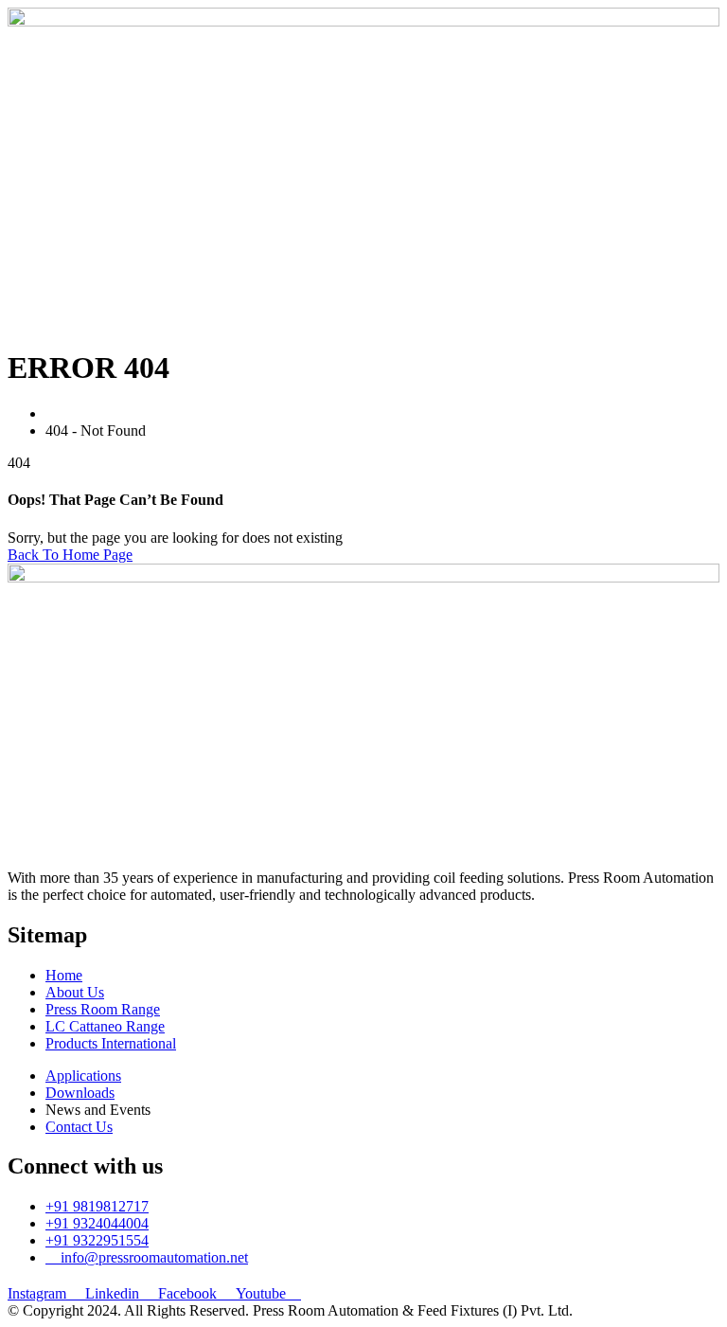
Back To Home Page (70, 555)
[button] (363, 312)
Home (67, 413)
